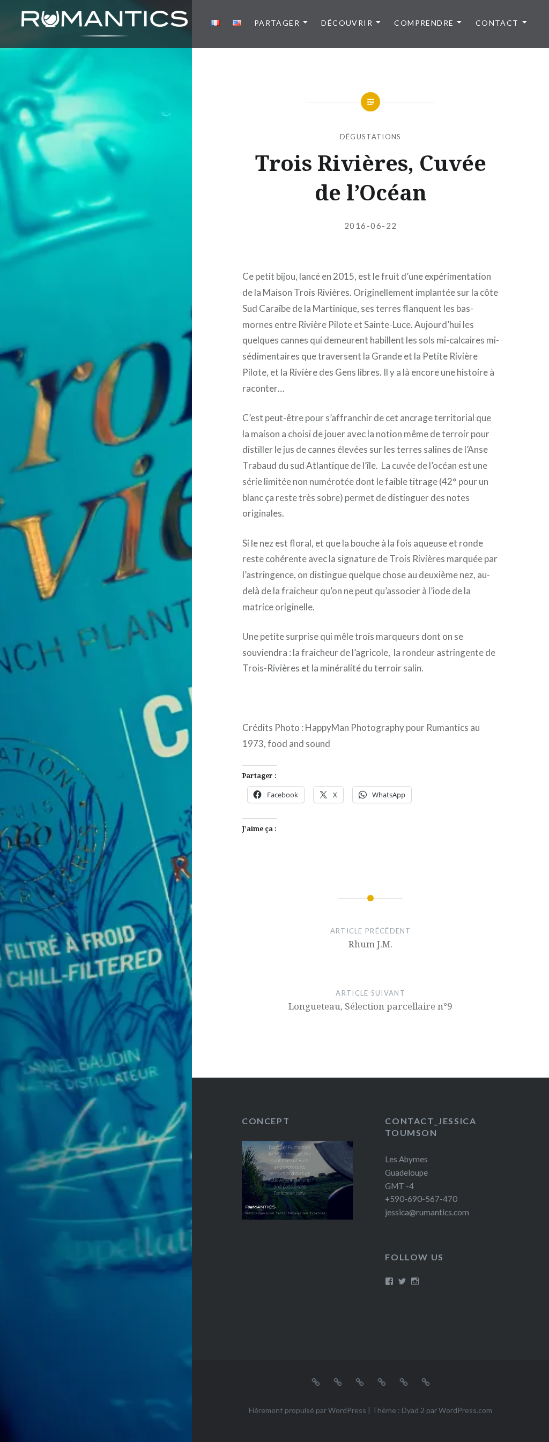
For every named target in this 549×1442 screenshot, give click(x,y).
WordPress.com (465, 1410)
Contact (497, 22)
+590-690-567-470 (421, 1199)
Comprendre (424, 22)
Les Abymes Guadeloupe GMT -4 (406, 1172)
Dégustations (371, 136)
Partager (277, 22)
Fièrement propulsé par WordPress (307, 1410)
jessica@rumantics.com (427, 1212)
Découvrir (347, 22)
